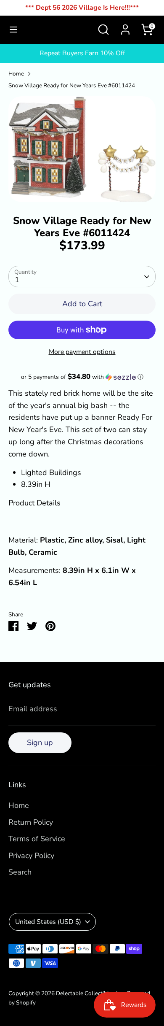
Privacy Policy (31, 855)
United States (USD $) (48, 921)
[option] (82, 149)
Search (20, 872)
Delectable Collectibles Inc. (90, 993)
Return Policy (30, 822)
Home (16, 74)
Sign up (40, 742)
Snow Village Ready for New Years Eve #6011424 (71, 85)
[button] (82, 377)
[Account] (125, 27)
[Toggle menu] (13, 29)
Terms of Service (36, 839)
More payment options (82, 351)
